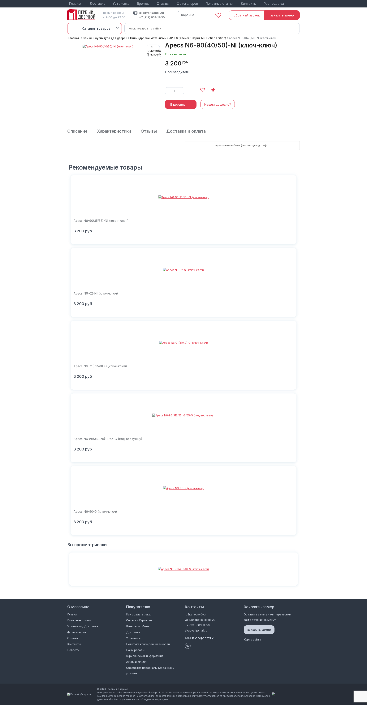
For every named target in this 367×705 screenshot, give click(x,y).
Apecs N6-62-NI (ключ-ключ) (95, 293)
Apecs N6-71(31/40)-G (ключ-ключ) (100, 366)
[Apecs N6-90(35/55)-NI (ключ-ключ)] (183, 197)
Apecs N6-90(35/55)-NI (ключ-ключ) (100, 221)
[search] (294, 28)
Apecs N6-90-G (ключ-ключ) (95, 511)
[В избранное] (202, 90)
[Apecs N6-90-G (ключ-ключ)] (183, 488)
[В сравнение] (191, 90)
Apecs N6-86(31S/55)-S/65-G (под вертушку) (107, 439)
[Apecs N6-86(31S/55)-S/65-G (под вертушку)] (183, 415)
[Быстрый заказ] (213, 90)
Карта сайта (252, 639)
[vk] (188, 646)
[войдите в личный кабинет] (298, 4)
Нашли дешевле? (217, 104)
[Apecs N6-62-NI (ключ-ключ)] (183, 270)
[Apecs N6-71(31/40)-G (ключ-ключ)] (183, 343)
